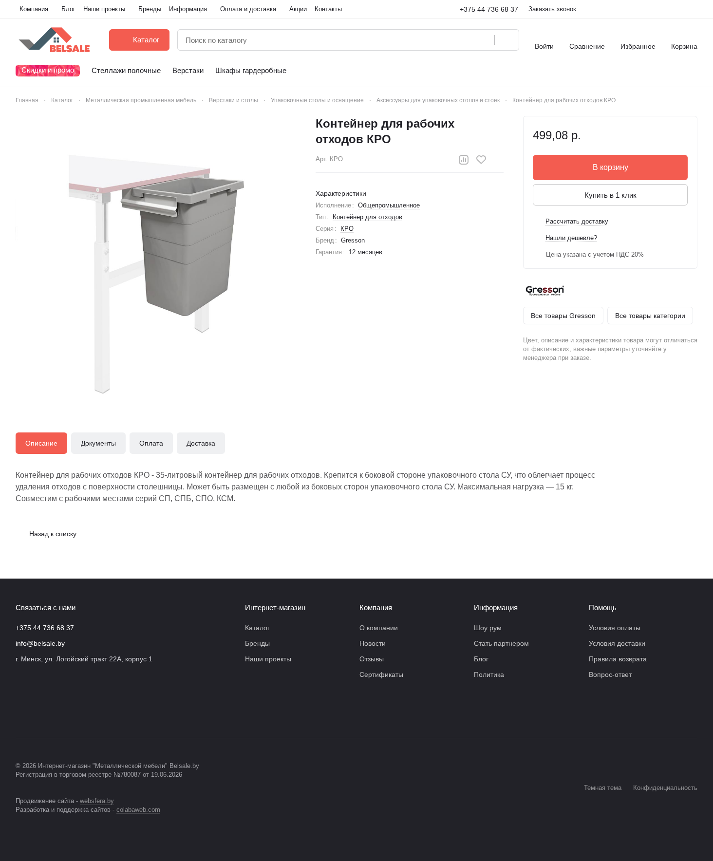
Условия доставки (617, 643)
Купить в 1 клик (610, 195)
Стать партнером (501, 643)
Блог (481, 659)
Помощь (603, 607)
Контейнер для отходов (367, 217)
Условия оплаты (614, 628)
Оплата (151, 443)
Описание (41, 443)
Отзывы (371, 659)
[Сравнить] (464, 160)
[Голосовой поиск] (483, 40)
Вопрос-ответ (610, 674)
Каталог (257, 628)
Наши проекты (268, 659)
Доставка (201, 443)
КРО (347, 228)
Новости (372, 643)
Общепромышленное (389, 205)
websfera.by (97, 801)
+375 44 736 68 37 (489, 9)
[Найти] (506, 40)
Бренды (257, 643)
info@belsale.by (40, 643)
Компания (375, 607)
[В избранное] (481, 160)
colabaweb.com (138, 809)
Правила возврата (618, 659)
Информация (496, 607)
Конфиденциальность (665, 787)
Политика (489, 674)
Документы (98, 443)
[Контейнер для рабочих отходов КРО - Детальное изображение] (156, 256)
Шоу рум (488, 628)
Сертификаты (381, 674)
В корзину (610, 167)
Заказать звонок (552, 9)
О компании (378, 628)
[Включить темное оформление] (693, 9)
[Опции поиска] (462, 40)
